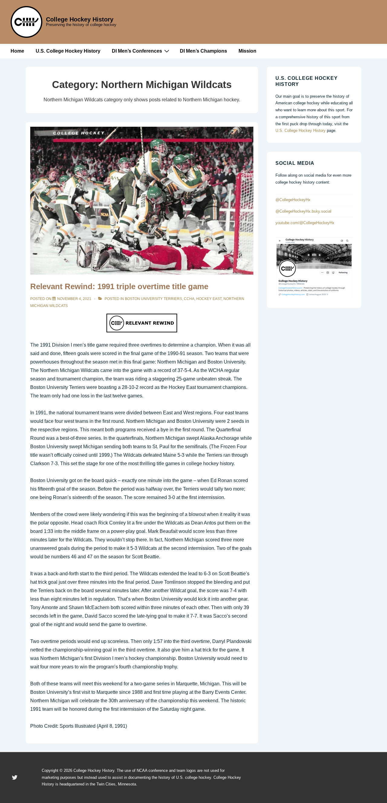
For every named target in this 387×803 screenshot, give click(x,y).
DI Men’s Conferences (137, 51)
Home (17, 51)
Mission (247, 51)
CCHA (189, 299)
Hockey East (209, 299)
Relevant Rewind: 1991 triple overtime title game (119, 286)
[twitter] (15, 777)
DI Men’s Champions (203, 51)
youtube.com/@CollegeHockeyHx (304, 222)
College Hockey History (79, 19)
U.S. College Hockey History (68, 51)
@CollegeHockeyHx (293, 199)
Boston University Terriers (153, 299)
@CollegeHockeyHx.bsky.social (303, 211)
